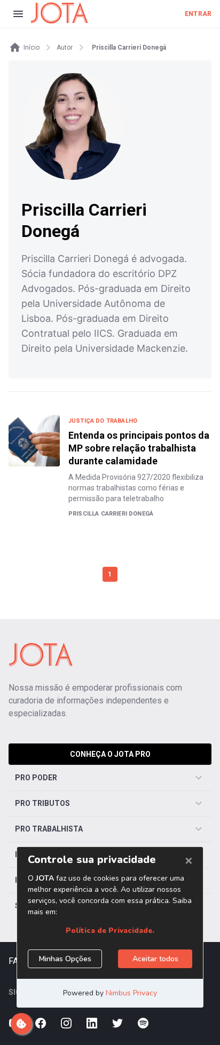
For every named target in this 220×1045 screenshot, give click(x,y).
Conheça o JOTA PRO (110, 754)
